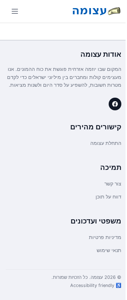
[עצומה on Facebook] (115, 104)
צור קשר (112, 183)
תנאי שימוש (109, 250)
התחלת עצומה (105, 143)
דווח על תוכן (108, 197)
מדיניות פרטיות (105, 237)
